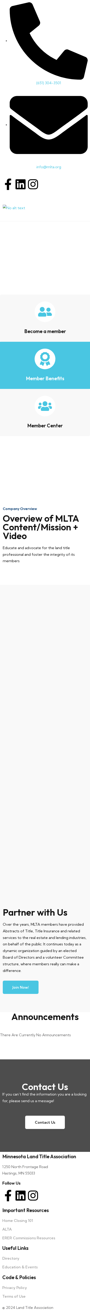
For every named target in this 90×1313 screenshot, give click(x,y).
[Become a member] (45, 311)
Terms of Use (14, 1296)
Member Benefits (45, 378)
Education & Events (20, 1267)
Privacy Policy (14, 1287)
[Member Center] (45, 406)
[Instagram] (33, 184)
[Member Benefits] (45, 359)
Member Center (45, 426)
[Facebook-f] (8, 184)
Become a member (45, 331)
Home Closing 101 (17, 1220)
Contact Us (45, 1122)
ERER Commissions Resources (28, 1238)
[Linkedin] (20, 184)
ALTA (7, 1229)
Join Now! (20, 987)
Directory (10, 1258)
